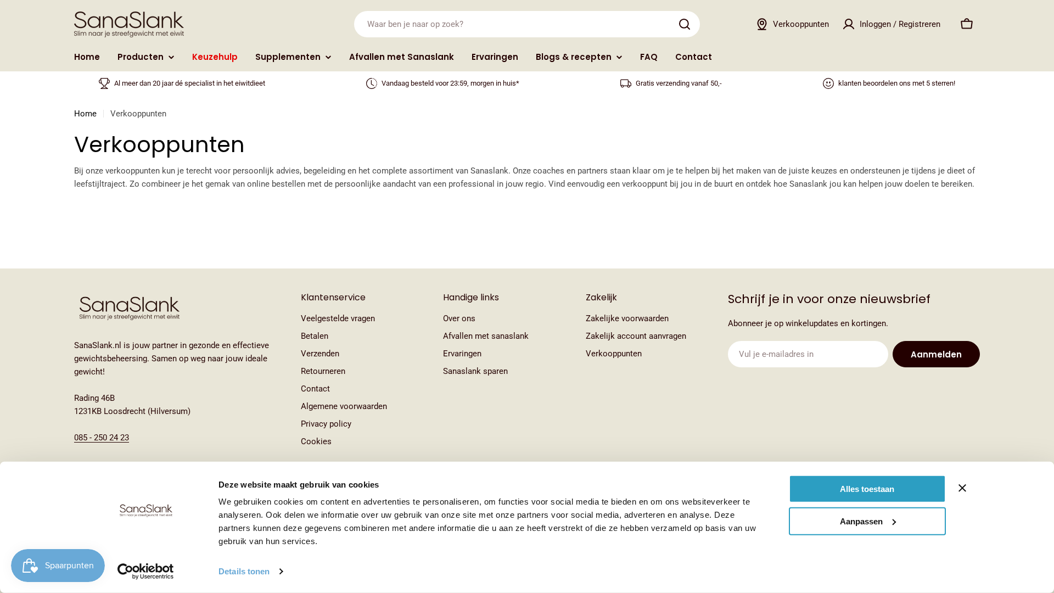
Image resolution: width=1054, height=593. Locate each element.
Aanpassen (861, 520)
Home (85, 114)
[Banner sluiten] (962, 488)
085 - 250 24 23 (101, 438)
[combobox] (527, 24)
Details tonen (244, 571)
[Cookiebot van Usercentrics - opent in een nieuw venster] (146, 571)
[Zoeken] (684, 24)
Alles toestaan (867, 489)
